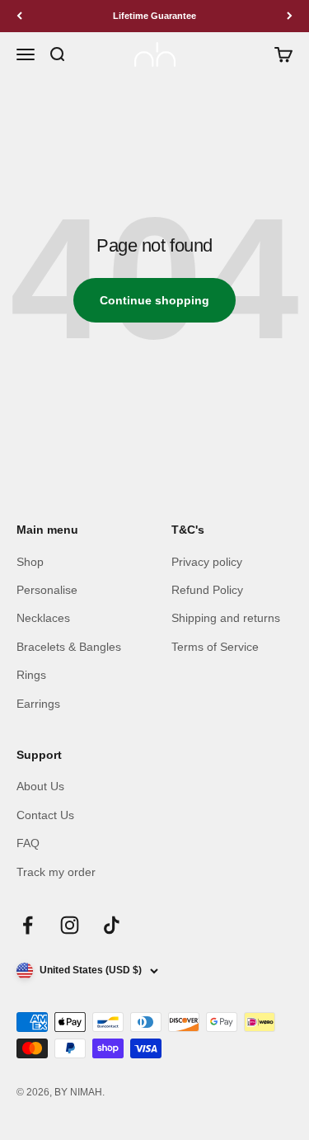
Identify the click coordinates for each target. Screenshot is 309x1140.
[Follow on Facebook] (27, 925)
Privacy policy (206, 561)
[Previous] (19, 16)
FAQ (28, 843)
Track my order (56, 872)
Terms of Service (215, 646)
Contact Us (45, 815)
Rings (31, 674)
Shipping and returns (225, 617)
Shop (30, 561)
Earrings (38, 703)
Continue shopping (154, 300)
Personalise (46, 589)
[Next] (290, 16)
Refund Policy (207, 589)
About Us (40, 786)
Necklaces (43, 617)
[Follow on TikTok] (112, 925)
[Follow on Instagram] (70, 925)
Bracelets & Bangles (68, 646)
